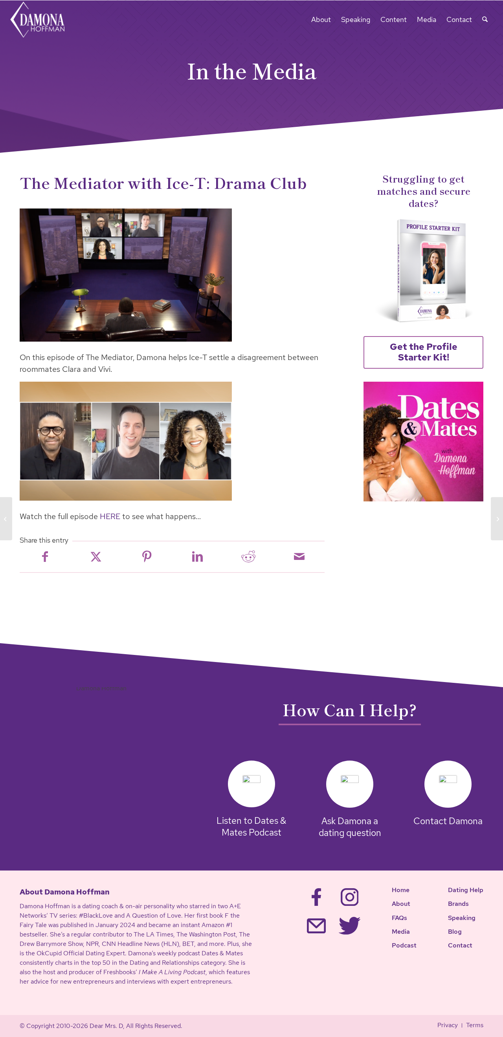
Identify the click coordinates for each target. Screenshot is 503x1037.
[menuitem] (321, 19)
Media (401, 931)
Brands (458, 904)
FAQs (399, 918)
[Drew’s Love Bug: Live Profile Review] (497, 518)
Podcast (404, 945)
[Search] (485, 19)
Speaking (461, 918)
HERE (110, 516)
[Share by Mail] (299, 556)
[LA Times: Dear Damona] (6, 518)
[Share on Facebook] (45, 556)
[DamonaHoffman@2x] (42, 19)
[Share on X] (95, 556)
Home (400, 890)
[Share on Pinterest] (146, 556)
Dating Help (465, 890)
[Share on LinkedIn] (197, 556)
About (401, 904)
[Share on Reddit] (248, 556)
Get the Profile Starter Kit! (423, 352)
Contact (460, 945)
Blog (455, 931)
